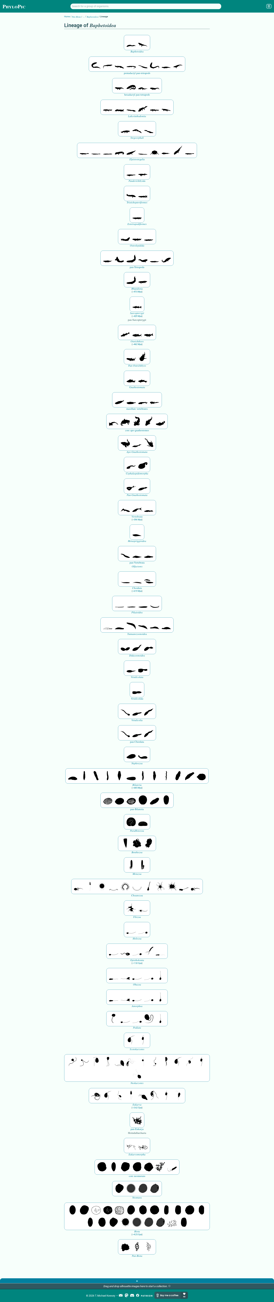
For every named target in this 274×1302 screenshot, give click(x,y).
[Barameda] (131, 258)
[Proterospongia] (172, 886)
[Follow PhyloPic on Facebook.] (137, 1295)
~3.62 (137, 1107)
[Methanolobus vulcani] (148, 1167)
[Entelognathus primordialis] (119, 400)
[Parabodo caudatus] (178, 1096)
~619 (137, 591)
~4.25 (137, 1234)
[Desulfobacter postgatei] (172, 1222)
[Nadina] (119, 776)
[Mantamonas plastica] (113, 1019)
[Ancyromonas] (142, 1040)
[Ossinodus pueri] (131, 86)
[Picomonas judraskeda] (154, 1062)
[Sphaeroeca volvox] (90, 886)
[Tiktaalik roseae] (84, 150)
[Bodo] (131, 1096)
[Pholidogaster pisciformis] (107, 64)
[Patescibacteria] (90, 1222)
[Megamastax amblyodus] (137, 304)
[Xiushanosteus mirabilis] (125, 443)
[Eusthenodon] (131, 193)
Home (67, 16)
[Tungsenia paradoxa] (107, 258)
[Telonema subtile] (107, 1062)
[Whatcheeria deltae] (142, 86)
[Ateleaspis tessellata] (131, 464)
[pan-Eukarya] (137, 1120)
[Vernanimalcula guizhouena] (201, 776)
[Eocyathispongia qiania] (137, 843)
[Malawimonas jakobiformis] (131, 1040)
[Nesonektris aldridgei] (137, 690)
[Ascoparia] (84, 776)
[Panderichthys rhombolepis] (131, 172)
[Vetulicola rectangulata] (131, 668)
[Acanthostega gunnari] (107, 107)
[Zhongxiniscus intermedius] (125, 579)
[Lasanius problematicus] (137, 507)
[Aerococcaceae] (84, 1210)
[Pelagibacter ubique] (201, 1210)
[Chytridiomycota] (125, 951)
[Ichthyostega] (166, 107)
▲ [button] (137, 1280)
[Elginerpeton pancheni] (137, 129)
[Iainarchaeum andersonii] (154, 1188)
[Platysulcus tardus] (96, 1062)
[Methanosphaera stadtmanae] (101, 1167)
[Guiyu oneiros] (137, 332)
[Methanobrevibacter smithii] (113, 1167)
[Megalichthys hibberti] (125, 236)
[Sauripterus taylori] (119, 258)
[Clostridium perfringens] (178, 1210)
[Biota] (96, 1210)
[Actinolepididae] (137, 421)
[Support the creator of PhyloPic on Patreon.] (146, 1295)
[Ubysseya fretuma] (72, 1062)
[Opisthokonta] (148, 951)
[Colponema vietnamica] (166, 1062)
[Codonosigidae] (183, 886)
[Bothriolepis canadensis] (148, 443)
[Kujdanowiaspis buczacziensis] (113, 421)
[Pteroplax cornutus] (96, 64)
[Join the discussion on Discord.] (132, 1295)
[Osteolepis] (148, 236)
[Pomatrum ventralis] (125, 646)
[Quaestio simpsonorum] (131, 822)
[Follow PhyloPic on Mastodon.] (126, 1296)
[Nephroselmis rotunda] (142, 1062)
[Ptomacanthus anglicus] (131, 378)
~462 (137, 344)
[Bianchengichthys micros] (142, 400)
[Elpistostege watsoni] (107, 150)
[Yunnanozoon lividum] (107, 625)
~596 (137, 519)
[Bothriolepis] (137, 443)
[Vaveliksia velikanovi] (131, 865)
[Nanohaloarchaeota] (142, 1188)
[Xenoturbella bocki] (154, 776)
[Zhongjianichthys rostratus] (125, 553)
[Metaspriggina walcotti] (137, 532)
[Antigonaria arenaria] (107, 776)
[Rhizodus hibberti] (142, 258)
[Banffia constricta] (148, 711)
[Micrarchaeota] (131, 1188)
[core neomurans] (172, 1167)
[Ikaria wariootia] (72, 776)
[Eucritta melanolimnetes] (142, 42)
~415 (137, 291)
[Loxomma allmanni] (131, 42)
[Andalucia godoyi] (119, 1096)
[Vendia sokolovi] (166, 800)
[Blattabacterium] (72, 1210)
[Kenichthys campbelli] (154, 258)
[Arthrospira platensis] (166, 1210)
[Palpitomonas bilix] (84, 1062)
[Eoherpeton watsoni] (166, 64)
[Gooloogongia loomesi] (166, 258)
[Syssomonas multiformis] (131, 929)
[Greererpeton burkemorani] (142, 64)
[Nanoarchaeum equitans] (119, 1188)
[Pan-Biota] (125, 1247)
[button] (169, 1286)
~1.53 (137, 963)
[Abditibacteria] (131, 1210)
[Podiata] (148, 1019)
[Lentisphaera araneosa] (189, 1210)
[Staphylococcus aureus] (154, 1210)
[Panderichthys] (142, 172)
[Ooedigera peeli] (142, 668)
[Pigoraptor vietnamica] (131, 908)
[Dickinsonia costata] (142, 800)
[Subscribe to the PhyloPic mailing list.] (121, 1295)
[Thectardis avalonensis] (125, 843)
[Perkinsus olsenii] (131, 1062)
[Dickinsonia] (107, 800)
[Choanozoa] (160, 886)
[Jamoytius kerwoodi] (148, 507)
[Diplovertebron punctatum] (119, 64)
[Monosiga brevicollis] (78, 886)
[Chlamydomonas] (137, 1074)
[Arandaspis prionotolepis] (142, 486)
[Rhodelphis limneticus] (119, 1062)
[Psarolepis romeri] (125, 332)
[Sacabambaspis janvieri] (131, 486)
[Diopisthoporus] (96, 776)
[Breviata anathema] (113, 975)
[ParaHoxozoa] (142, 822)
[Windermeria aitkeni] (154, 800)
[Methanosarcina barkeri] (125, 1167)
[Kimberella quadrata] (131, 754)
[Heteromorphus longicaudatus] (137, 711)
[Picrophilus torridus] (137, 1167)
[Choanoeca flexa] (113, 886)
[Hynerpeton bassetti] (125, 129)
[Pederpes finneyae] (119, 86)
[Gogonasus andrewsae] (137, 236)
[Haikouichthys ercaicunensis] (148, 553)
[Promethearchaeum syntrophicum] (131, 1145)
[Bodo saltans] (96, 1096)
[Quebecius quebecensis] (142, 280)
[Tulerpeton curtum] (178, 64)
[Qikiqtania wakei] (96, 150)
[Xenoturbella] (189, 776)
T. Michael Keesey (105, 1295)
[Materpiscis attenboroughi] (125, 421)
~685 (137, 788)
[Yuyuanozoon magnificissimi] (137, 646)
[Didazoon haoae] (148, 646)
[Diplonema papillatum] (142, 1096)
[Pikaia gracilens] (119, 603)
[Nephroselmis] (189, 1062)
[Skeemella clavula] (125, 711)
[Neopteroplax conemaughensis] (131, 64)
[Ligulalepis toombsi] (131, 357)
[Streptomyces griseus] (142, 1210)
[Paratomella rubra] (166, 776)
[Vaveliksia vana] (142, 865)
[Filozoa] (142, 908)
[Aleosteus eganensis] (148, 421)
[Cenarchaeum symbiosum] (160, 1167)
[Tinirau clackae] (137, 215)
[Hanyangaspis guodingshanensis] (142, 464)
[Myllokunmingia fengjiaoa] (137, 553)
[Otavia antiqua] (148, 843)
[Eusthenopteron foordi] (142, 193)
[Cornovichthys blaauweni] (125, 507)
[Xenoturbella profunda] (142, 776)
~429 (137, 316)
